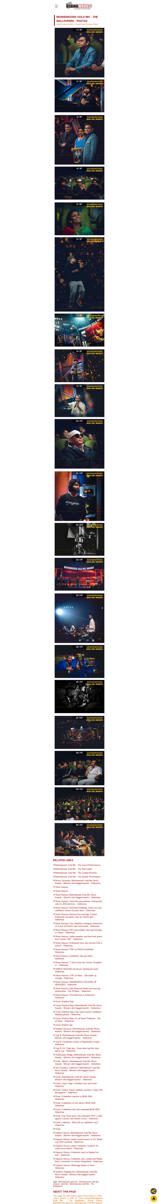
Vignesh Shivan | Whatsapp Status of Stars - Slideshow (75, 1166)
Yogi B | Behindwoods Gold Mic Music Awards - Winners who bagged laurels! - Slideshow (76, 1036)
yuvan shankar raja (63, 1025)
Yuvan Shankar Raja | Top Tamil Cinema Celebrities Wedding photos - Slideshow (78, 1013)
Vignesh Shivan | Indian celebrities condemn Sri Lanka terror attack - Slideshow (76, 1147)
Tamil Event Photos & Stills (86, 24)
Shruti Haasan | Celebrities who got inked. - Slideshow (74, 957)
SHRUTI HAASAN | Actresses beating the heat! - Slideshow (77, 970)
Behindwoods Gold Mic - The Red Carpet (73, 869)
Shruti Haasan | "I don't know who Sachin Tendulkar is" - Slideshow (78, 963)
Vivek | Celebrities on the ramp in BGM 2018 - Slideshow (76, 1104)
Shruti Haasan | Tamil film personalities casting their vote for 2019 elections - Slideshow (78, 902)
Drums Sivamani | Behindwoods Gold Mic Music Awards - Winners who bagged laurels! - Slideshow (77, 881)
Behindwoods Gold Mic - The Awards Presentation (77, 877)
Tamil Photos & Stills (65, 24)
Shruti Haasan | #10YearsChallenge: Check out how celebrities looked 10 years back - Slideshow (78, 909)
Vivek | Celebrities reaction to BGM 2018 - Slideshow (74, 1097)
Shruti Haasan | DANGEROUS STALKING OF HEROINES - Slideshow (76, 983)
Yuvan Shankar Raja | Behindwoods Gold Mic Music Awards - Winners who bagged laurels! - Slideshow (78, 1006)
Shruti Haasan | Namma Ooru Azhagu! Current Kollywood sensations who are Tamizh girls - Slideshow (76, 917)
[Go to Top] (154, 1199)
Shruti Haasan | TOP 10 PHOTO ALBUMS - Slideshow (75, 950)
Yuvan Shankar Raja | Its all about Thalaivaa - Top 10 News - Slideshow (77, 1019)
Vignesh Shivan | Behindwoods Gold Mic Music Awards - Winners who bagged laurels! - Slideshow (77, 1134)
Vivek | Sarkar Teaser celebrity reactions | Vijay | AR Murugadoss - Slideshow (78, 1091)
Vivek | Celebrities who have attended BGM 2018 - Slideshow (78, 1110)
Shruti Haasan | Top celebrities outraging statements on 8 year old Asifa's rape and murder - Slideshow (78, 924)
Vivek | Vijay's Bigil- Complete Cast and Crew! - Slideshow (76, 1084)
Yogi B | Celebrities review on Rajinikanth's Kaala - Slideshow (77, 1043)
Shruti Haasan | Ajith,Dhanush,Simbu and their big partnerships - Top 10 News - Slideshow (77, 989)
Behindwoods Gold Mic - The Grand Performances (77, 865)
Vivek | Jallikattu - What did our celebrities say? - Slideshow (77, 1123)
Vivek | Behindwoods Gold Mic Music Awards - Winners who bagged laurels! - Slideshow (76, 1078)
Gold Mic (64, 1184)
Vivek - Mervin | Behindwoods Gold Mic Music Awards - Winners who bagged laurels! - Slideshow (77, 1062)
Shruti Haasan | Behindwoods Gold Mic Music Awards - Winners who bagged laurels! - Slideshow (77, 896)
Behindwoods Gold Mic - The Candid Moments (76, 873)
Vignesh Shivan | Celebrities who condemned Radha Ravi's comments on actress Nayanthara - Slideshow (78, 1160)
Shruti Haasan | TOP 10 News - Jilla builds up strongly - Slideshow (75, 976)
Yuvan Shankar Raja (64, 1001)
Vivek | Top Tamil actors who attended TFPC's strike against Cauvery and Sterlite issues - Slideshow (78, 1117)
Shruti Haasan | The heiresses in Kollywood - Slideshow (75, 996)
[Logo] (79, 6)
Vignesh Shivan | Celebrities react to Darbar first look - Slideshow (77, 1153)
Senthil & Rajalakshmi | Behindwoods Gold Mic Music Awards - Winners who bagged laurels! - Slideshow (76, 1174)
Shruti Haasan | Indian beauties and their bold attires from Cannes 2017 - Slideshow (78, 937)
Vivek (57, 1129)
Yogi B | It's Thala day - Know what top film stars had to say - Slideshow (77, 1049)
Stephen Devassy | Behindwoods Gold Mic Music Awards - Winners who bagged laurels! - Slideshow (77, 1030)
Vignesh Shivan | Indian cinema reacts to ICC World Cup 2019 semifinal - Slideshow (78, 1140)
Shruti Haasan (61, 887)
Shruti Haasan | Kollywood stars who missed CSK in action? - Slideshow (78, 944)
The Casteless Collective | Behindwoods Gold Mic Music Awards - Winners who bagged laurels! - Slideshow (77, 1070)
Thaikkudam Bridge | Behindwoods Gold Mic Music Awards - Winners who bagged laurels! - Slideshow (78, 1056)
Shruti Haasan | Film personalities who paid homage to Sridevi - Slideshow (78, 931)
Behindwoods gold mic (68, 1182)
